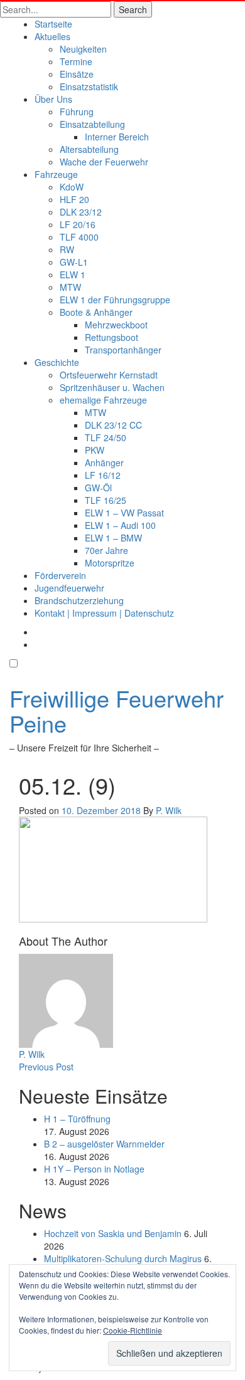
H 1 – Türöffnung (77, 1118)
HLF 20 (74, 199)
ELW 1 (72, 274)
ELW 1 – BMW (113, 537)
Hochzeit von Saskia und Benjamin (113, 1233)
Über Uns (53, 99)
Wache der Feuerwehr (104, 161)
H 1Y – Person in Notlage (94, 1169)
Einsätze (77, 74)
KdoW (72, 186)
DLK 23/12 (81, 212)
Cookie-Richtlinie (132, 1330)
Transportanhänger (123, 349)
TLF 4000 (79, 237)
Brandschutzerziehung (79, 600)
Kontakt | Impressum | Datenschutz (104, 613)
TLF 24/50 (105, 437)
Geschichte (57, 362)
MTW (70, 287)
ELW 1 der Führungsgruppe (115, 299)
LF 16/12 (103, 475)
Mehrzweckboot (116, 324)
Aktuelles (52, 36)
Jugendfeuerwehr (69, 588)
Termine (76, 61)
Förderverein (60, 575)
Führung (77, 111)
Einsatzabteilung (92, 124)
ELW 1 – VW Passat (124, 512)
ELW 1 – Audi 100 (120, 525)
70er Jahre (106, 550)
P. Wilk (169, 810)
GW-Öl (98, 487)
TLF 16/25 (105, 500)
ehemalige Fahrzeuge (103, 400)
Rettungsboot (111, 337)
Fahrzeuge (56, 174)
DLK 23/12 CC (113, 425)
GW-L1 (74, 262)
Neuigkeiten (83, 49)
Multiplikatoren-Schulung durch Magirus (123, 1258)
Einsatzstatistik (89, 86)
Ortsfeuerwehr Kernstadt (109, 375)
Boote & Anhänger (96, 312)
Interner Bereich (117, 136)
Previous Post (46, 1066)
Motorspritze (109, 563)
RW (67, 249)
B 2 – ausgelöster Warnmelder (104, 1143)
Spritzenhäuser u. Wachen (112, 387)
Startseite (53, 24)
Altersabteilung (89, 149)
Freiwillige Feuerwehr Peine (116, 710)
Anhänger (104, 462)
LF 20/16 (77, 224)
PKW (94, 450)
